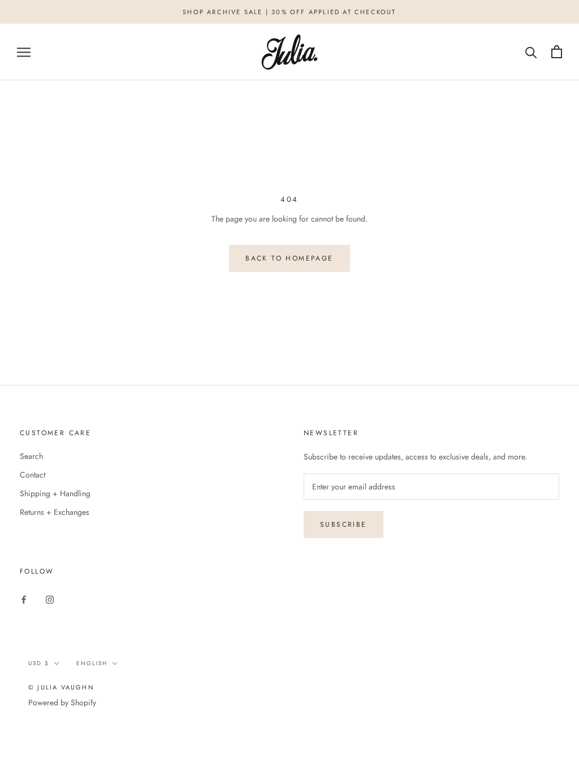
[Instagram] (50, 598)
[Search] (531, 52)
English (91, 663)
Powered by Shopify (62, 702)
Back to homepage (289, 258)
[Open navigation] (24, 52)
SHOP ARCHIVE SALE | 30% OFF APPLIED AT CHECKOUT (289, 11)
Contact (32, 474)
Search (31, 456)
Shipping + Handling (55, 493)
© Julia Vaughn (61, 687)
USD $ (38, 663)
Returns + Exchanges (54, 512)
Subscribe (343, 524)
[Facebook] (24, 598)
